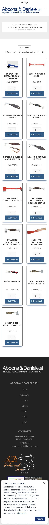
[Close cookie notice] (44, 483)
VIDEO (24, 416)
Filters (25, 47)
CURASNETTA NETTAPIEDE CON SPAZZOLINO (12, 76)
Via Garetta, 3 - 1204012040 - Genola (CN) (24, 437)
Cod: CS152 (12, 123)
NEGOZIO (32, 24)
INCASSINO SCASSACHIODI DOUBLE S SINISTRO (12, 242)
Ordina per (11, 52)
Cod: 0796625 (12, 82)
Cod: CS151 (37, 165)
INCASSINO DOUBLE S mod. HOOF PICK (12, 158)
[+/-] (42, 52)
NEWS (24, 422)
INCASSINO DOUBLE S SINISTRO (36, 158)
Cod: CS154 (12, 165)
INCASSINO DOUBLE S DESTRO (12, 116)
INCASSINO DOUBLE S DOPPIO (36, 116)
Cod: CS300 (37, 289)
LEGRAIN (24, 411)
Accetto (40, 519)
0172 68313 (25, 443)
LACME (24, 400)
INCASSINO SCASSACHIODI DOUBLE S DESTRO (36, 200)
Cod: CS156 (12, 248)
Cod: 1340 (37, 82)
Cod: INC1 (37, 248)
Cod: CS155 (37, 206)
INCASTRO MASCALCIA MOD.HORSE (36, 242)
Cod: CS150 (37, 123)
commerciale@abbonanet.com (24, 446)
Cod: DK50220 (12, 289)
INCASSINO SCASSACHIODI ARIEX (12, 199)
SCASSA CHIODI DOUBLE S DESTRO (36, 282)
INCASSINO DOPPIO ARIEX (36, 75)
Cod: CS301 (12, 331)
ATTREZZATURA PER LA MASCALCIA (26, 27)
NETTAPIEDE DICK (12, 281)
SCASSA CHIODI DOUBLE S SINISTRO (12, 324)
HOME (22, 24)
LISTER (25, 406)
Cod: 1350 (12, 206)
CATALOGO (25, 395)
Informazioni (21, 513)
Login (26, 2)
